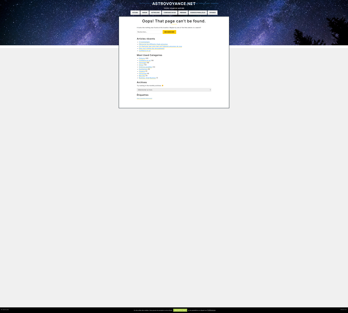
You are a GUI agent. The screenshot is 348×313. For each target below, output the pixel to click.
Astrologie (155, 12)
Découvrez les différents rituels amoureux (153, 44)
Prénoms (183, 12)
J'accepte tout (180, 310)
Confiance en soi (170, 12)
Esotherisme (143, 69)
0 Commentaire (144, 42)
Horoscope (143, 73)
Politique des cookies (204, 3)
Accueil (135, 12)
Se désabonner (214, 3)
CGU (182, 3)
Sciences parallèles (197, 12)
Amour (144, 12)
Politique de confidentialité (191, 3)
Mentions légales (134, 3)
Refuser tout (343, 309)
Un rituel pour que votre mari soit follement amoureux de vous (160, 46)
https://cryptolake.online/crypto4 (144, 98)
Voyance (212, 12)
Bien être (142, 76)
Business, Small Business (147, 78)
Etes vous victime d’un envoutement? (151, 48)
